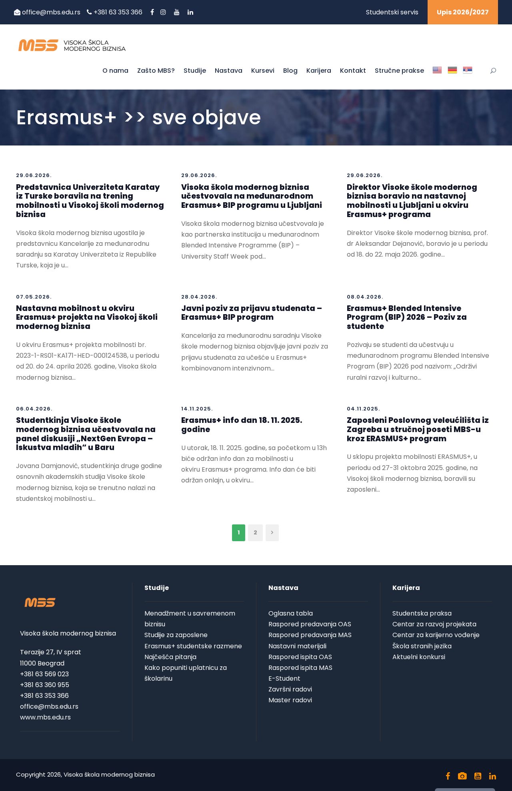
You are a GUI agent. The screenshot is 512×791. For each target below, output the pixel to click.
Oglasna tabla (290, 613)
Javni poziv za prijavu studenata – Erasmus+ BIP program (251, 313)
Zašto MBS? (156, 70)
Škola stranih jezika (422, 646)
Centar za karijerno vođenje (436, 635)
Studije (195, 70)
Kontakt (353, 70)
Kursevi (262, 70)
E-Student (284, 678)
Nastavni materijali (297, 646)
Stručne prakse (399, 70)
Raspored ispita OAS (300, 656)
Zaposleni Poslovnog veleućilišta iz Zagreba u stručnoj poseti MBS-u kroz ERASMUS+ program (418, 429)
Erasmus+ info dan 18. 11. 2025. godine (241, 425)
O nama (115, 70)
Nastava (228, 70)
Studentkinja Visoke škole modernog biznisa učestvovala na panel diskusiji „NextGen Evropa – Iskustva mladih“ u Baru (86, 434)
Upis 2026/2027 (463, 12)
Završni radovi (290, 689)
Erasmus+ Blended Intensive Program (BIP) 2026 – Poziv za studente (407, 317)
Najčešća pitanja (170, 656)
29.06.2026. (34, 175)
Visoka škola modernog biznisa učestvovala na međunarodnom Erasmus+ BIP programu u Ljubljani (251, 196)
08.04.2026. (365, 297)
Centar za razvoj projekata (434, 624)
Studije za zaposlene (176, 635)
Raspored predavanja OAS (309, 624)
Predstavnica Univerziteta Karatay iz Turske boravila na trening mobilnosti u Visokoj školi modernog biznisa (90, 201)
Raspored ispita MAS (300, 667)
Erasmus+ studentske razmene (193, 646)
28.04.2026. (199, 297)
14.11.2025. (197, 408)
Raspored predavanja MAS (310, 635)
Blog (290, 70)
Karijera (318, 70)
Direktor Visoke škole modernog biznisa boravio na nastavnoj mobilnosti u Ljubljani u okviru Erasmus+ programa (412, 201)
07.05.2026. (34, 297)
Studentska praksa (422, 613)
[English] (437, 76)
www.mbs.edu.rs (45, 717)
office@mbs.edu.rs (51, 12)
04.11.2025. (363, 408)
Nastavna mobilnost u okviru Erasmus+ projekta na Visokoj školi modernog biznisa (87, 317)
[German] (452, 76)
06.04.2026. (34, 408)
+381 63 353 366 (119, 12)
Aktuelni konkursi (418, 656)
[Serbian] (467, 76)
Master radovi (290, 700)
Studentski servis (392, 12)
